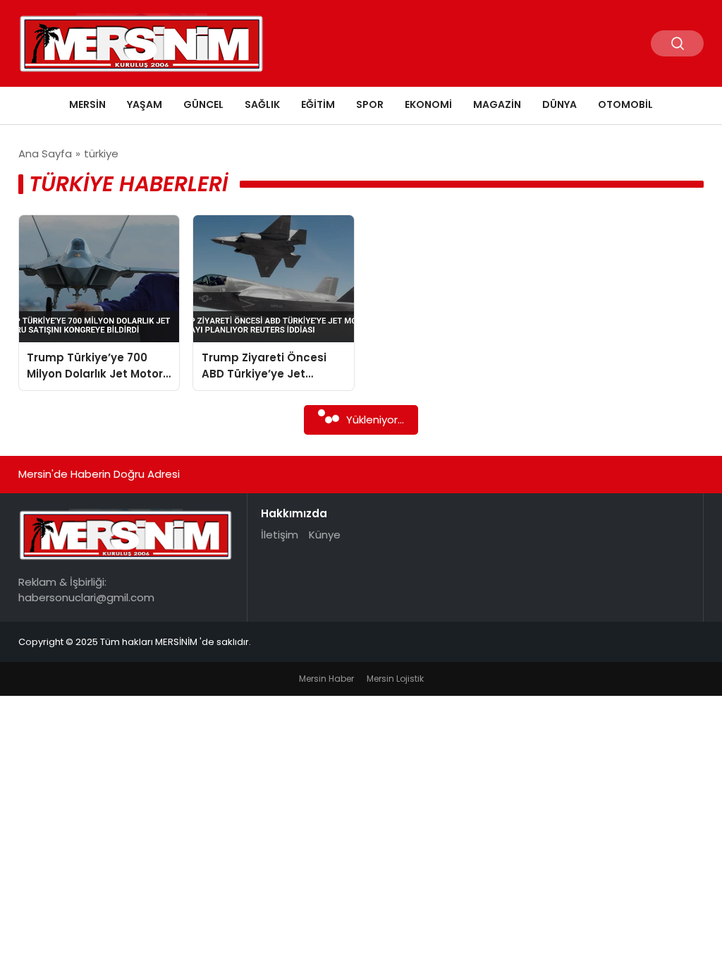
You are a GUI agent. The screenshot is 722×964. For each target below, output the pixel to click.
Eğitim (318, 104)
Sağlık (262, 104)
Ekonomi (428, 104)
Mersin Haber (326, 679)
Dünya (559, 104)
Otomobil (625, 104)
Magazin (497, 104)
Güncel (203, 104)
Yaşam (144, 104)
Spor (370, 104)
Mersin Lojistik (395, 679)
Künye (325, 534)
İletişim (279, 534)
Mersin (87, 104)
